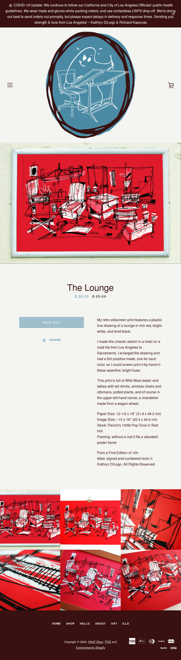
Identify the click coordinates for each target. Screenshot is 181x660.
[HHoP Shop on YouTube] (14, 644)
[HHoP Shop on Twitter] (6, 644)
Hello (85, 623)
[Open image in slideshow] (90, 203)
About (100, 623)
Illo (126, 623)
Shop (70, 623)
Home (56, 623)
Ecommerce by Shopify (90, 647)
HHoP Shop (95, 642)
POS (108, 642)
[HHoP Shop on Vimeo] (21, 644)
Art (114, 623)
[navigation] (9, 85)
